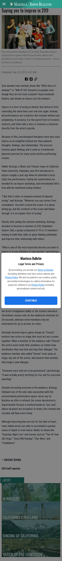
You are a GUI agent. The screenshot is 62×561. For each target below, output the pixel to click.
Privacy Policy (11, 277)
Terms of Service (45, 270)
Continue (31, 300)
